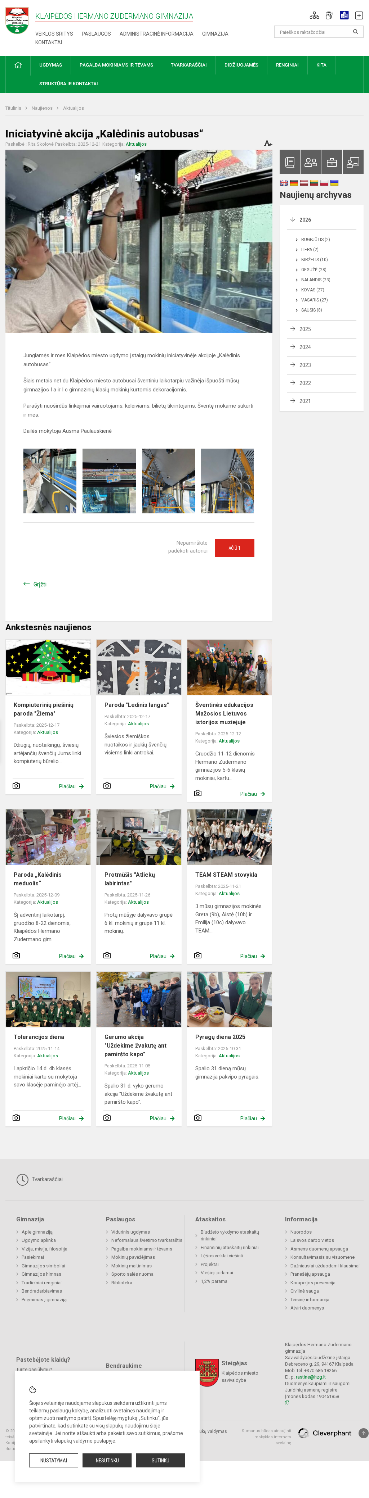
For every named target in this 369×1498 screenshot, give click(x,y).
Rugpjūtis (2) (315, 239)
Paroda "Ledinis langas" (137, 705)
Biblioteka (121, 1282)
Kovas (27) (312, 289)
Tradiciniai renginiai (42, 1282)
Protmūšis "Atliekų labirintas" (130, 879)
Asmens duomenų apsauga (319, 1249)
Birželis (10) (314, 259)
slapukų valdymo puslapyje (84, 1441)
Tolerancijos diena (39, 1037)
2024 (305, 347)
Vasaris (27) (314, 300)
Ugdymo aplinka (39, 1240)
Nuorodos (301, 1232)
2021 (305, 401)
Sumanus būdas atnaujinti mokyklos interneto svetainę (266, 1437)
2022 (305, 383)
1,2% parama (214, 1281)
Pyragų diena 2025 (220, 1037)
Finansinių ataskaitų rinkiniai (230, 1247)
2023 (305, 365)
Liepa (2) (310, 249)
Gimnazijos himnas (41, 1274)
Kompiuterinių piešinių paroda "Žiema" (44, 709)
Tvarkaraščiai (46, 1179)
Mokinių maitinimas (131, 1265)
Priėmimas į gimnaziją (44, 1299)
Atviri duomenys (307, 1308)
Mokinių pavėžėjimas (133, 1257)
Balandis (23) (315, 279)
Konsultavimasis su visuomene (322, 1257)
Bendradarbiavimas (42, 1291)
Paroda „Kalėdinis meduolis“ (38, 879)
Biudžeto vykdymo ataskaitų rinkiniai (230, 1235)
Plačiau (67, 786)
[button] (314, 15)
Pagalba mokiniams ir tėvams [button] (116, 65)
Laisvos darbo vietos (312, 1240)
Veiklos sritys (54, 34)
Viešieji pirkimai (217, 1272)
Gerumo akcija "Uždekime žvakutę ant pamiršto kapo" (135, 1046)
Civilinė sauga (304, 1291)
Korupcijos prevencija (312, 1282)
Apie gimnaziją (37, 1232)
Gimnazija (215, 34)
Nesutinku (107, 1460)
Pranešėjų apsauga (310, 1274)
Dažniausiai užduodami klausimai (325, 1265)
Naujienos (43, 108)
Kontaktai (48, 42)
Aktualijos (73, 108)
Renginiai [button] (287, 65)
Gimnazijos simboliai (43, 1265)
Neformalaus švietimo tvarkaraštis (146, 1240)
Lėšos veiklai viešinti (222, 1255)
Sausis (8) (311, 310)
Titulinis (13, 108)
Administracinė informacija (157, 34)
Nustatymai (53, 1460)
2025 (305, 329)
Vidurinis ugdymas (130, 1232)
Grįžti (40, 584)
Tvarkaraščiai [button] (189, 65)
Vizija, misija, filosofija (44, 1249)
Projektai (210, 1264)
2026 (305, 220)
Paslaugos (96, 34)
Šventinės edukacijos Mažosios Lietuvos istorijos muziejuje (224, 714)
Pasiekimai (33, 1257)
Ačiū (234, 548)
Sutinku (160, 1460)
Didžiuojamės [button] (241, 65)
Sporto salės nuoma (132, 1274)
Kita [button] (321, 65)
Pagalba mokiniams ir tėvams (141, 1249)
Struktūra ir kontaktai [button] (68, 83)
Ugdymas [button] (50, 65)
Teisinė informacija (309, 1299)
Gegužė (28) (313, 269)
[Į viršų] (364, 1433)
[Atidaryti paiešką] (355, 31)
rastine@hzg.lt (311, 1377)
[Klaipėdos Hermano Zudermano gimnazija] (20, 20)
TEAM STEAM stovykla (226, 874)
